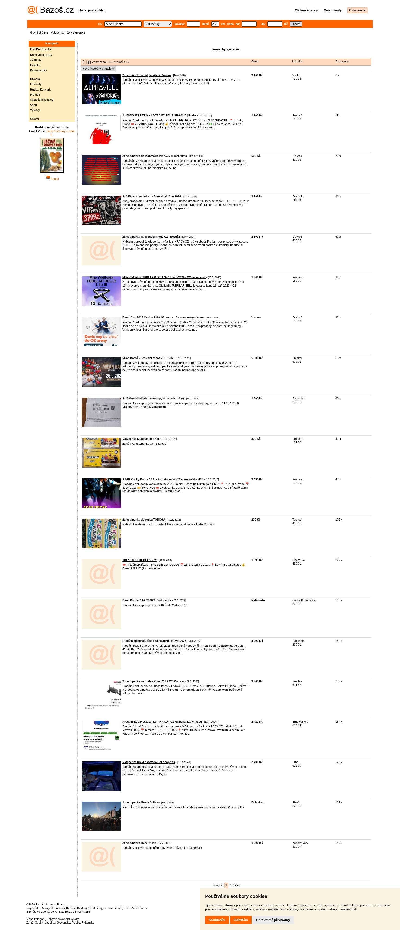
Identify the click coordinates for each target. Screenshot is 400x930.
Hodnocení (58, 908)
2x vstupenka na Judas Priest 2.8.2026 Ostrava (153, 681)
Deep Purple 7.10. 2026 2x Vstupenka (147, 600)
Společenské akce (41, 99)
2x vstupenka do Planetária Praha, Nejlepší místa (154, 156)
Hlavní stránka (39, 32)
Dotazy (45, 908)
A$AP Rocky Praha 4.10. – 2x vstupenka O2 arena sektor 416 (162, 479)
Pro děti (35, 94)
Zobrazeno (342, 61)
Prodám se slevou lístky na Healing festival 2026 (154, 641)
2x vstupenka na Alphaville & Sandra (146, 75)
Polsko (76, 922)
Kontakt (71, 908)
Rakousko (87, 922)
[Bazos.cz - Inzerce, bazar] (51, 13)
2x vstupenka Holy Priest (139, 843)
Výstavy (35, 110)
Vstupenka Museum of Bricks (141, 438)
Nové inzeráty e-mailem (98, 68)
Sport (33, 105)
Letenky (35, 65)
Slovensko (63, 922)
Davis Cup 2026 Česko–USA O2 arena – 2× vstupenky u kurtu (163, 317)
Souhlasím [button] (217, 920)
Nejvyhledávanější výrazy (63, 919)
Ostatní (34, 119)
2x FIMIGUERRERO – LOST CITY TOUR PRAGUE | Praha (159, 115)
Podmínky (96, 908)
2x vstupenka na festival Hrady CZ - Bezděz (151, 236)
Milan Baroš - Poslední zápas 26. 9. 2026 (148, 358)
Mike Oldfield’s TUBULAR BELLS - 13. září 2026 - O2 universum (164, 277)
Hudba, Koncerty (40, 89)
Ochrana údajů (112, 908)
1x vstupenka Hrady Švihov (140, 802)
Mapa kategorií (35, 919)
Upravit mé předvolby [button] (273, 920)
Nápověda (33, 908)
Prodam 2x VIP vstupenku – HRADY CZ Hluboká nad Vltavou (162, 721)
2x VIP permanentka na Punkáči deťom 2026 (151, 196)
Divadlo (35, 79)
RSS (126, 908)
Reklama (82, 908)
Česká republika (45, 922)
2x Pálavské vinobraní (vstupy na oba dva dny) (153, 398)
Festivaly (35, 84)
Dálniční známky (40, 49)
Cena (254, 61)
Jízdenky (35, 60)
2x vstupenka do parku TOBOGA (143, 519)
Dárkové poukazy (41, 54)
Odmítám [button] (241, 920)
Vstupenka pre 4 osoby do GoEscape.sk (148, 762)
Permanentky (38, 70)
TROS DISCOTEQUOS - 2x (139, 560)
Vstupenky (57, 32)
